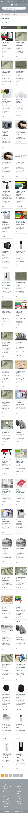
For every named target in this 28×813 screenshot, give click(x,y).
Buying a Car (19, 801)
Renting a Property (21, 799)
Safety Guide (20, 788)
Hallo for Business (7, 799)
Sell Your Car (6, 801)
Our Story (5, 784)
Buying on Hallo (20, 798)
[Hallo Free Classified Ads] (14, 4)
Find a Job (19, 803)
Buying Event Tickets (22, 805)
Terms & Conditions (7, 790)
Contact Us (5, 788)
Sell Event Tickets (7, 803)
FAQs (18, 793)
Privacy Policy (6, 791)
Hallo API (19, 791)
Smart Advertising (21, 789)
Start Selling (6, 798)
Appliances (15, 14)
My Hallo (21, 1)
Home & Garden (7, 14)
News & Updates (7, 786)
